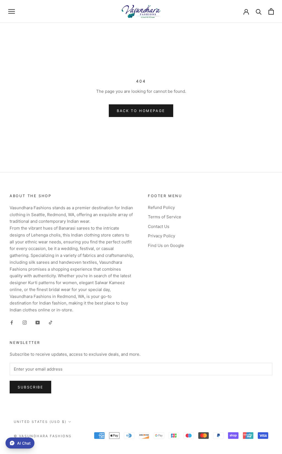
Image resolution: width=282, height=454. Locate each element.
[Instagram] (25, 322)
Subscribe (30, 387)
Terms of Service (164, 216)
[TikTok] (50, 322)
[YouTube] (38, 322)
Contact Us (158, 226)
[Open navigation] (11, 11)
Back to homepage (141, 110)
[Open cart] (271, 11)
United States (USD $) (40, 422)
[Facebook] (12, 322)
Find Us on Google (166, 245)
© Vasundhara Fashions (43, 436)
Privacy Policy (161, 235)
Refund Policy (161, 207)
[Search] (259, 11)
